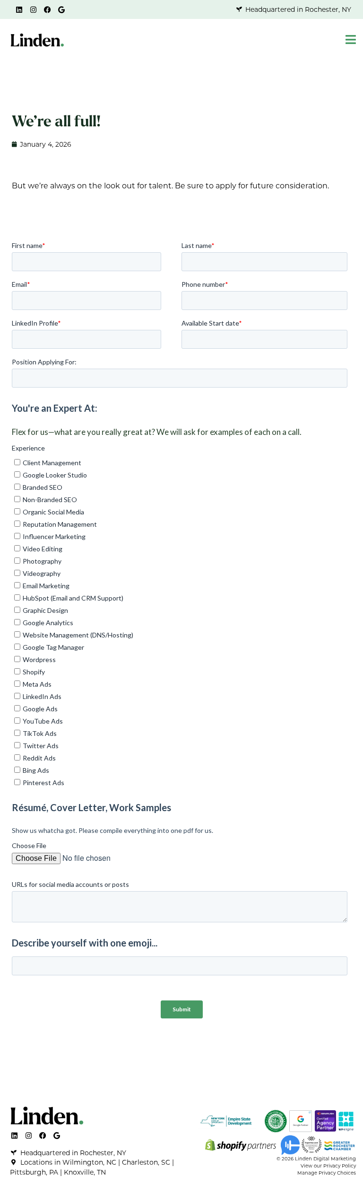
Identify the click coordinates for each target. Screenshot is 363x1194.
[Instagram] (33, 9)
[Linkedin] (19, 9)
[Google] (61, 9)
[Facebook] (47, 9)
